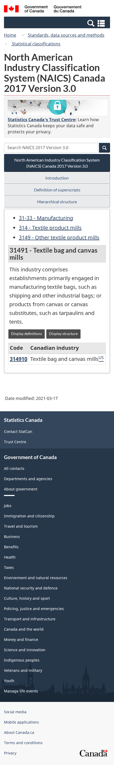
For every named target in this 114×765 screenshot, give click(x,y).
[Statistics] (57, 107)
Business (12, 536)
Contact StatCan (18, 431)
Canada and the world (23, 629)
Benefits (11, 546)
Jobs (7, 505)
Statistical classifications (35, 44)
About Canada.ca (19, 732)
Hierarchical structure (57, 201)
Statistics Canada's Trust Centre (41, 119)
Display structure (63, 333)
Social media (15, 711)
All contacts (14, 468)
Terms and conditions (23, 742)
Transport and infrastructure (29, 618)
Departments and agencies (28, 478)
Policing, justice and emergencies (34, 608)
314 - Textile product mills (50, 227)
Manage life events (21, 690)
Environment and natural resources (35, 577)
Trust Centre (15, 441)
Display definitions (26, 333)
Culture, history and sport (27, 598)
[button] (57, 23)
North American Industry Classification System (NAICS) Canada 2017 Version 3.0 (57, 162)
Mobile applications (21, 722)
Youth (9, 680)
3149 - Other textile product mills (59, 237)
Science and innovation (24, 649)
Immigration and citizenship (29, 515)
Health (10, 557)
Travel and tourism (21, 526)
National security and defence (31, 588)
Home (10, 35)
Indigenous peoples (22, 660)
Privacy (10, 752)
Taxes (9, 567)
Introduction (57, 177)
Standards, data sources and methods (66, 35)
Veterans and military (23, 670)
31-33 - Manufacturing (46, 217)
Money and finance (21, 639)
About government (20, 489)
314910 (18, 358)
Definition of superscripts (57, 189)
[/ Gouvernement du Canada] (43, 9)
